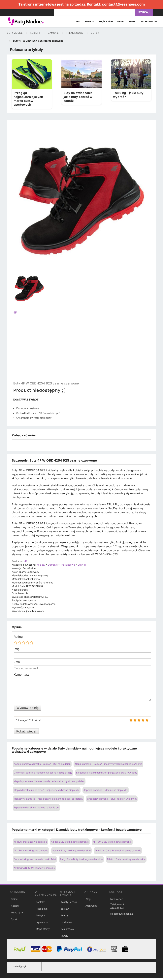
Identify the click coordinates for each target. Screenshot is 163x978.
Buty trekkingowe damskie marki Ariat (35, 859)
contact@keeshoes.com (123, 4)
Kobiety (15, 905)
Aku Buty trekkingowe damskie (31, 850)
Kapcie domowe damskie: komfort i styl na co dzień (42, 763)
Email (17, 662)
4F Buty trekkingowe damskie (30, 841)
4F (15, 312)
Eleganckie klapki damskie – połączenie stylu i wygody (106, 772)
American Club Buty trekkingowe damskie (118, 850)
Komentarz (21, 674)
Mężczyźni (17, 912)
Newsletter (116, 899)
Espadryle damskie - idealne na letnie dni (36, 807)
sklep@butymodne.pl (122, 913)
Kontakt (40, 902)
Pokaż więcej (26, 731)
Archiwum (91, 905)
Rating (18, 637)
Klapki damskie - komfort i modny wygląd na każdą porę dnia (108, 763)
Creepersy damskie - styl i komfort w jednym (112, 798)
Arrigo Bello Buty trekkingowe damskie (81, 859)
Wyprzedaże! (149, 21)
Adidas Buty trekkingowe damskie (70, 841)
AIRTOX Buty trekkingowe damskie (112, 841)
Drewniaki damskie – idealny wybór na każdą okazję (43, 772)
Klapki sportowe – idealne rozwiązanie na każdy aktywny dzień (49, 781)
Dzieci (14, 899)
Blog (87, 899)
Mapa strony (43, 928)
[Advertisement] (81, 351)
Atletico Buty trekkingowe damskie (126, 859)
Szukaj (143, 12)
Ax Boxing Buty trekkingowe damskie (34, 867)
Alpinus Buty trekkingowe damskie (71, 850)
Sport (14, 919)
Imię (17, 649)
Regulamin (42, 908)
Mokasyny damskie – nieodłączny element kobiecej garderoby (48, 798)
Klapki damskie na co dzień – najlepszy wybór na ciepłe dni (47, 790)
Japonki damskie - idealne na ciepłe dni (105, 790)
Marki (132, 21)
